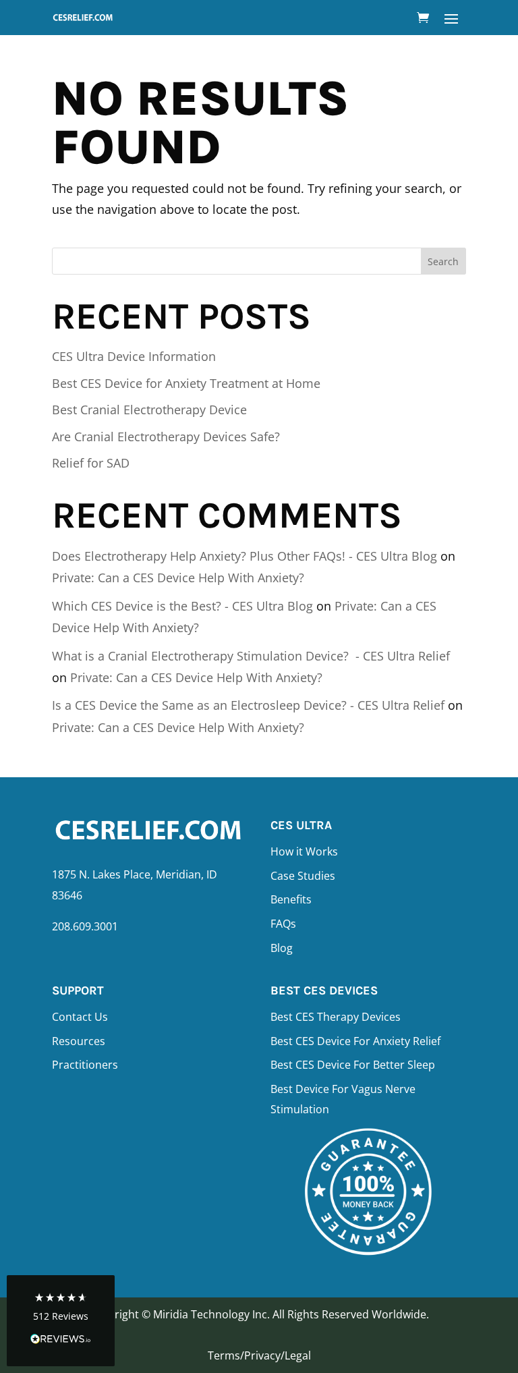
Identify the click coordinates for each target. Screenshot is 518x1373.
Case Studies (302, 875)
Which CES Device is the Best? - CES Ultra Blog (182, 606)
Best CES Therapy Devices (335, 1016)
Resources (78, 1041)
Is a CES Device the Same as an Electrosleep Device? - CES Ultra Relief (248, 705)
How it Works (304, 851)
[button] (61, 1320)
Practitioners (85, 1064)
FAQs (283, 923)
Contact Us (80, 1016)
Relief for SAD (91, 463)
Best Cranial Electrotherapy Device (149, 409)
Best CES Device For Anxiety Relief (355, 1041)
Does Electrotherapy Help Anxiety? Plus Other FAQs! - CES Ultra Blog (244, 556)
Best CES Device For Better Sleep (352, 1064)
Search (443, 261)
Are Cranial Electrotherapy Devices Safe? (166, 436)
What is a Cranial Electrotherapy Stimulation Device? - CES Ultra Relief (251, 656)
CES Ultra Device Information (134, 356)
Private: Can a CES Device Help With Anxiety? (178, 577)
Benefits (291, 899)
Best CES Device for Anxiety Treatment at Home (186, 383)
